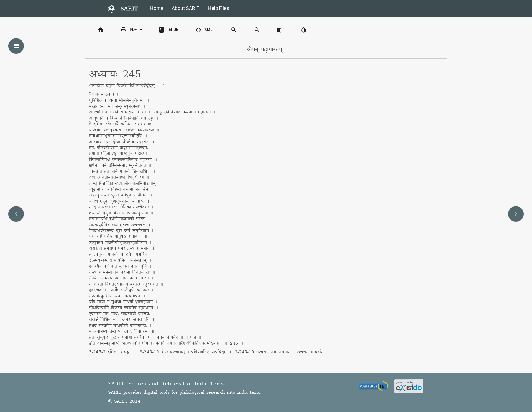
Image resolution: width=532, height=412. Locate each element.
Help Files (218, 8)
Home (156, 8)
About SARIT (186, 8)
